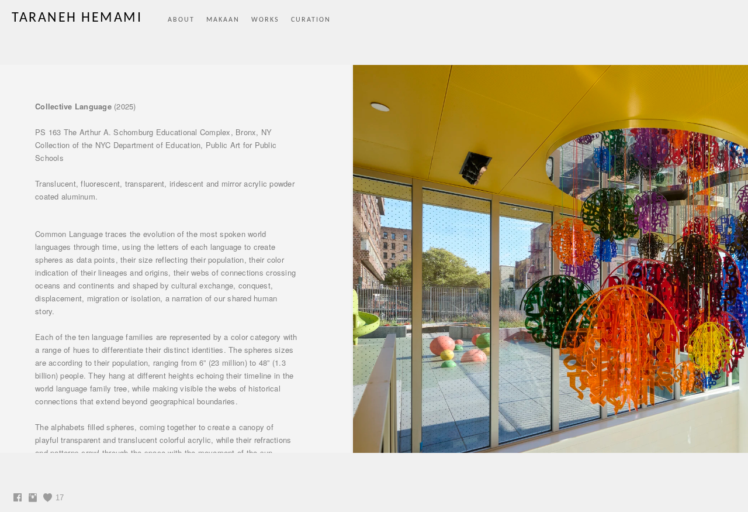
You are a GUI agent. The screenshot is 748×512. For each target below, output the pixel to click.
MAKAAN (223, 19)
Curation (311, 19)
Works (265, 19)
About (181, 19)
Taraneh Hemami (77, 18)
